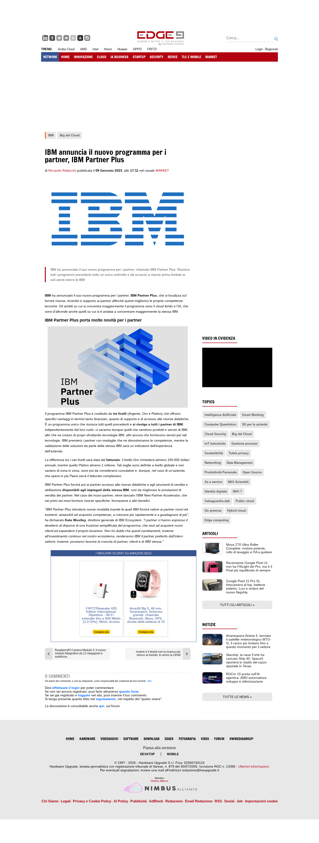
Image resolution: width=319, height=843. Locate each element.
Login (259, 49)
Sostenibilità (214, 453)
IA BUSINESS (119, 56)
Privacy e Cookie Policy (92, 801)
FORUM (219, 738)
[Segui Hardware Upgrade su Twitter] (59, 38)
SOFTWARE (130, 738)
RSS (218, 801)
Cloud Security (215, 434)
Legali (66, 801)
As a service (213, 482)
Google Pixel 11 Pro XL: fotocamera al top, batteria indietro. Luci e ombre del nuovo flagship (245, 586)
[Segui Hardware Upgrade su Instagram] (87, 38)
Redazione (174, 801)
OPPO (137, 49)
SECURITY (156, 56)
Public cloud (245, 501)
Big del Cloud (242, 434)
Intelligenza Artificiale (220, 415)
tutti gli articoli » (237, 605)
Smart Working (253, 415)
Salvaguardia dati (217, 501)
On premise (213, 510)
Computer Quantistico (220, 424)
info (150, 681)
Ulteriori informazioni (253, 766)
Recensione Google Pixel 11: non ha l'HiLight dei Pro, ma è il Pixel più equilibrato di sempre (249, 566)
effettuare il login (66, 688)
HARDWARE (87, 738)
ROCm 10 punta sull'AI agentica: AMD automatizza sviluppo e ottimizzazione (246, 677)
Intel (95, 49)
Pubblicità (138, 801)
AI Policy (120, 801)
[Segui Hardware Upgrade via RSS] (73, 38)
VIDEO (205, 738)
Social (229, 801)
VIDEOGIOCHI (109, 738)
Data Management (239, 462)
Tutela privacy (239, 453)
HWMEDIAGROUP (241, 738)
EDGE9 (169, 738)
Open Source (252, 472)
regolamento (106, 699)
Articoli (210, 533)
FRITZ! (152, 49)
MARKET (211, 56)
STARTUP (139, 56)
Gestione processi (244, 443)
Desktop (147, 754)
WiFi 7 (237, 491)
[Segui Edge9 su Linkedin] (45, 38)
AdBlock (156, 801)
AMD (83, 49)
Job (240, 801)
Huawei (122, 49)
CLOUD (101, 56)
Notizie (209, 624)
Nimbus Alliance (159, 780)
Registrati (271, 49)
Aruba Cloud (66, 49)
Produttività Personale (221, 472)
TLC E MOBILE (191, 56)
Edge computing (217, 520)
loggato (84, 695)
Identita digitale (216, 491)
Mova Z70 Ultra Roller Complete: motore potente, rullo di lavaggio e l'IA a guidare (249, 548)
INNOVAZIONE (83, 56)
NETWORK (50, 56)
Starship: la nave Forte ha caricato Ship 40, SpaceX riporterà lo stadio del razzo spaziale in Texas (246, 660)
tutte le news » (237, 697)
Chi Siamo (50, 801)
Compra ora (101, 631)
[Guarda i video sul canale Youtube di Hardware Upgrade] (80, 38)
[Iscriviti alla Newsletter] (66, 38)
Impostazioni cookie (261, 801)
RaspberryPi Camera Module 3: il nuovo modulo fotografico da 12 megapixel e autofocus (80, 653)
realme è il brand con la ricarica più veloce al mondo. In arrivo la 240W (158, 653)
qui (101, 706)
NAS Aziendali (238, 482)
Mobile (173, 754)
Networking (213, 462)
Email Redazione (198, 801)
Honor (108, 49)
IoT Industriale (215, 443)
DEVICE (172, 56)
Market (162, 170)
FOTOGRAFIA (187, 738)
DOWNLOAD (152, 738)
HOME (65, 56)
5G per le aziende (254, 424)
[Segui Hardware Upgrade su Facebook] (52, 38)
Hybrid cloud (236, 510)
